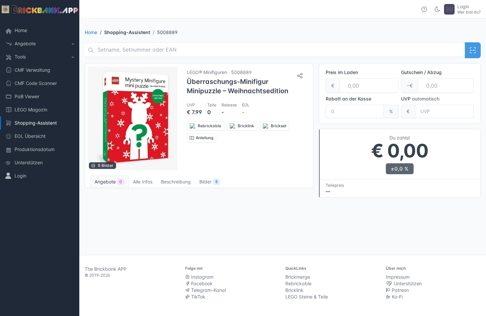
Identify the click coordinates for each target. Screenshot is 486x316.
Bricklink (294, 290)
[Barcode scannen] (473, 50)
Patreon (399, 290)
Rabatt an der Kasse (348, 98)
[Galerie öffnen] (133, 118)
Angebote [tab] (108, 181)
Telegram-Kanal (208, 290)
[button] (39, 43)
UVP (420, 98)
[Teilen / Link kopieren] (299, 75)
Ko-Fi (396, 296)
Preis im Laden (342, 72)
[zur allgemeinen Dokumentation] (424, 9)
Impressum (398, 277)
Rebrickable (298, 283)
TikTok (197, 296)
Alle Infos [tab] (142, 181)
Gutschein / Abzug (421, 72)
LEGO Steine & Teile (306, 296)
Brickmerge (297, 277)
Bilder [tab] (208, 181)
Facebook (201, 283)
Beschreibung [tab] (176, 181)
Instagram (202, 277)
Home (91, 32)
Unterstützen (407, 283)
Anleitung (204, 137)
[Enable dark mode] (437, 9)
